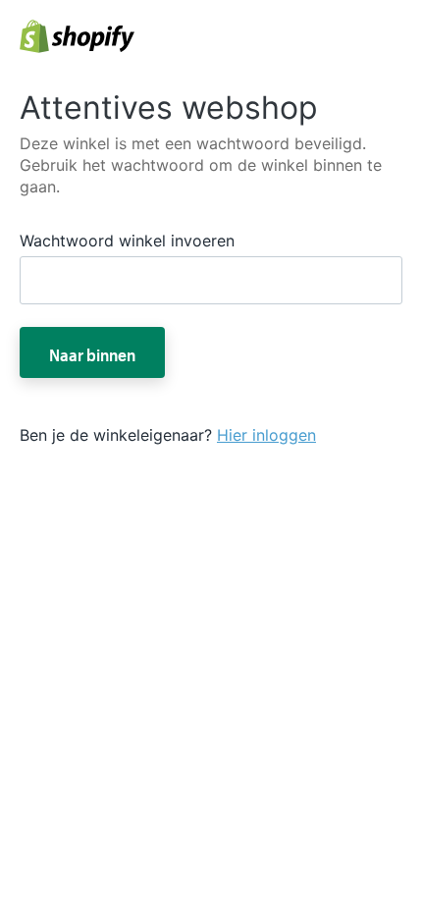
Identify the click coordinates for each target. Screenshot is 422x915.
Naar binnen (92, 352)
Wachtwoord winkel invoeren (127, 240)
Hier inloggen (266, 435)
